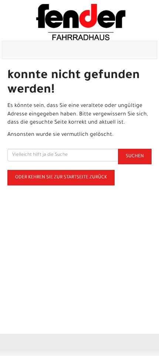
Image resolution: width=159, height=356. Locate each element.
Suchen (135, 156)
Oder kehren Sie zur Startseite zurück (61, 177)
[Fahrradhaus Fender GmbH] (81, 22)
